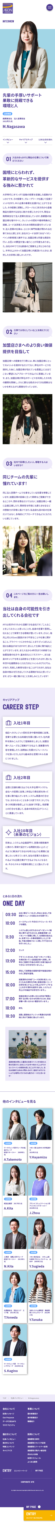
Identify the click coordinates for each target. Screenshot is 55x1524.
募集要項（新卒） (34, 1439)
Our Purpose (8, 1417)
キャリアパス (7, 1450)
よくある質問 (32, 1462)
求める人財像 (33, 1454)
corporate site (27, 1482)
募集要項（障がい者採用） (37, 1450)
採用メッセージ (8, 1413)
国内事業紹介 (33, 1413)
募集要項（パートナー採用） (38, 1446)
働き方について (8, 1443)
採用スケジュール (34, 1458)
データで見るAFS (9, 1421)
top (4, 1398)
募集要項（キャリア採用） (37, 1443)
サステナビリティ (9, 1425)
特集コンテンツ (8, 1446)
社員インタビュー (17, 1398)
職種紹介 (31, 1421)
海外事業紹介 (33, 1417)
